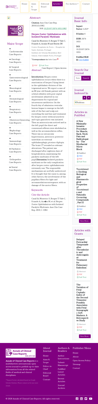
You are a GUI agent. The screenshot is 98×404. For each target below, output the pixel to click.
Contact (86, 4)
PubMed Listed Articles (61, 372)
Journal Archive (61, 387)
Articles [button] (56, 4)
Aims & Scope (34, 6)
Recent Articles (61, 380)
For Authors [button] (71, 4)
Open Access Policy (81, 360)
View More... (85, 221)
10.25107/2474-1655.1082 (55, 28)
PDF (36, 65)
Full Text (45, 65)
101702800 (84, 60)
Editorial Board (45, 5)
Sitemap (76, 364)
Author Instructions (63, 357)
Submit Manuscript (63, 364)
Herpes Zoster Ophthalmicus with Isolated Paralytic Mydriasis (49, 35)
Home (24, 4)
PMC (81, 156)
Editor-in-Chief (47, 368)
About (76, 356)
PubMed (82, 153)
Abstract (82, 271)
